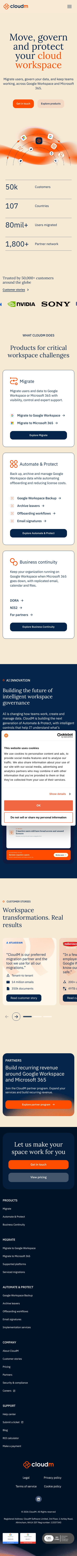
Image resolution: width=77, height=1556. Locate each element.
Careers (7, 1390)
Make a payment (12, 1446)
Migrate (7, 1208)
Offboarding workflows (15, 1311)
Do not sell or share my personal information (38, 817)
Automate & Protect (14, 1216)
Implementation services (17, 1327)
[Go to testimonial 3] (47, 1016)
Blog (5, 1430)
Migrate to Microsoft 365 (16, 1256)
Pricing (6, 1366)
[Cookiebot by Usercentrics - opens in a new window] (57, 735)
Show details (57, 794)
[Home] (16, 6)
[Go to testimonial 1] (27, 1016)
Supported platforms (14, 1264)
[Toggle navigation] (69, 7)
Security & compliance (15, 1382)
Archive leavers (11, 1303)
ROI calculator (11, 1438)
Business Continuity (14, 1224)
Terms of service (26, 1486)
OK (39, 805)
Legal (26, 1478)
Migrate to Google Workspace (19, 1248)
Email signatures (12, 1319)
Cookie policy (52, 1486)
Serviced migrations (14, 1272)
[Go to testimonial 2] (37, 1016)
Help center (9, 1414)
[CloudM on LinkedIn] (38, 1499)
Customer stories (14, 290)
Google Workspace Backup (18, 1295)
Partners (7, 1374)
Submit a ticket (11, 1422)
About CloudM (11, 1351)
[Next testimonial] (16, 1017)
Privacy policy (52, 1478)
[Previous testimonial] (7, 1017)
